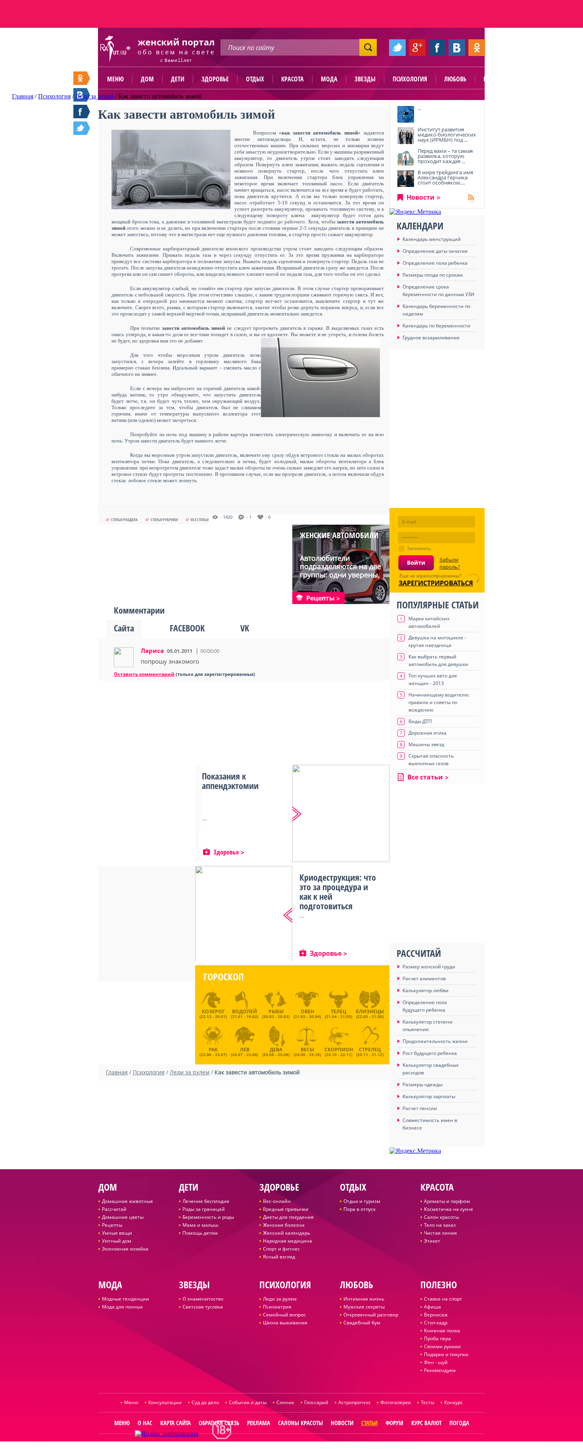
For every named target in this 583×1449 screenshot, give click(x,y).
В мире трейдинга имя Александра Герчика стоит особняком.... (445, 177)
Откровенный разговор (370, 1314)
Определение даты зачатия (435, 251)
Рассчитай (114, 1209)
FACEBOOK (187, 628)
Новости (421, 197)
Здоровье (215, 79)
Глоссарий (316, 1402)
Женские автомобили (339, 535)
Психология (410, 79)
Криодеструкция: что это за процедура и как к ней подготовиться (337, 891)
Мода (329, 79)
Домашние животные (127, 1201)
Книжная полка (442, 1330)
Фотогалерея (395, 1402)
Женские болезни (284, 1225)
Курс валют (426, 1423)
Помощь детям (200, 1233)
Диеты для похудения (288, 1217)
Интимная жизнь (363, 1298)
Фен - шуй (436, 1362)
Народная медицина (287, 1240)
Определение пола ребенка (435, 263)
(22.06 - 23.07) (213, 1051)
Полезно (495, 79)
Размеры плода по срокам (433, 274)
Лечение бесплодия (205, 1201)
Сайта (124, 628)
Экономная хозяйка (125, 1248)
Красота (292, 79)
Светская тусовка (202, 1306)
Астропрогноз (354, 1402)
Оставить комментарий (144, 674)
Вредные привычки (286, 1209)
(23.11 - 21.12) (370, 1051)
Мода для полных (122, 1306)
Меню (115, 79)
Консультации (165, 1402)
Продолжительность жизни (435, 1041)
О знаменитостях (202, 1298)
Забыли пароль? (449, 563)
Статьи (369, 1423)
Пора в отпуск (359, 1209)
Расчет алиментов (424, 978)
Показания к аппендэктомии (230, 780)
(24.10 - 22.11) (338, 1051)
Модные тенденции (125, 1298)
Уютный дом (116, 1240)
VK (244, 628)
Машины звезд (426, 744)
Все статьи (200, 519)
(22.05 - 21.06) (370, 1013)
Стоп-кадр (435, 1322)
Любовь (455, 79)
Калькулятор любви (426, 990)
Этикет (432, 1240)
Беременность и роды (208, 1217)
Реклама (258, 1423)
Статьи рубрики (164, 519)
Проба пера (437, 1338)
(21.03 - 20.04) (307, 1013)
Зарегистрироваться (436, 583)
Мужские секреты (364, 1306)
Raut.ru (265, 1445)
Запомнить (419, 548)
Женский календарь (286, 1233)
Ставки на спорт (443, 1298)
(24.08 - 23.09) (276, 1051)
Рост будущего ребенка (430, 1053)
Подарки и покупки (446, 1354)
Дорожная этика (427, 732)
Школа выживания (285, 1322)
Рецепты (112, 1225)
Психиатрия (277, 1306)
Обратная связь (219, 1423)
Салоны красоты (300, 1423)
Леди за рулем (280, 1298)
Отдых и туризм (361, 1201)
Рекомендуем (440, 1370)
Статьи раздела (124, 519)
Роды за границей (203, 1209)
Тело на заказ (440, 1225)
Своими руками (442, 1346)
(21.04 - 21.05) (338, 1013)
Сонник (285, 1402)
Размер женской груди (429, 966)
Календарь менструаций (432, 239)
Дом (147, 79)
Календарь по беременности (436, 325)
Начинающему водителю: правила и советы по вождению (439, 702)
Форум (394, 1423)
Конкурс (453, 1402)
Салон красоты (441, 1217)
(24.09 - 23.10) (307, 1051)
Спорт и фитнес (281, 1248)
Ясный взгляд (279, 1256)
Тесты (427, 1402)
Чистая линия (440, 1233)
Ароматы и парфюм (447, 1201)
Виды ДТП (420, 721)
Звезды (365, 79)
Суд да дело (205, 1402)
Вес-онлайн (277, 1201)
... (419, 108)
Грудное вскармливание (431, 337)
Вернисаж (436, 1314)
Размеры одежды (423, 1084)
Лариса (152, 650)
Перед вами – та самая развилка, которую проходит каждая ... (445, 156)
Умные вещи (117, 1233)
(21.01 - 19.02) (244, 1013)
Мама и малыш (200, 1225)
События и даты (248, 1402)
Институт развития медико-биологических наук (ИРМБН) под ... (447, 134)
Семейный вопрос (284, 1314)
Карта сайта (175, 1423)
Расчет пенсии (420, 1108)
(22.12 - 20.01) (213, 1013)
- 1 (248, 517)
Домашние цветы (123, 1217)
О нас (145, 1423)
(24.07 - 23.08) (244, 1051)
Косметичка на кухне (448, 1209)
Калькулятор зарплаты (429, 1096)
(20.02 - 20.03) (276, 1013)
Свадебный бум (361, 1322)
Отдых (255, 79)
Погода (459, 1423)
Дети (177, 79)
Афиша (432, 1306)
